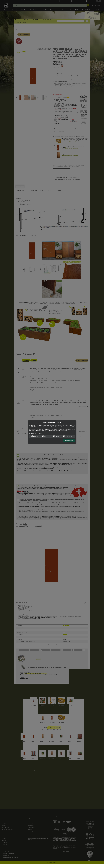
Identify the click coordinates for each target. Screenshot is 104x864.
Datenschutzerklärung (33, 433)
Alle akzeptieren (69, 440)
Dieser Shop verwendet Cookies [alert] (52, 422)
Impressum (40, 433)
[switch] (32, 436)
